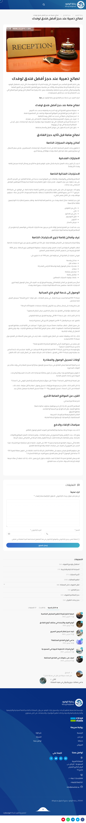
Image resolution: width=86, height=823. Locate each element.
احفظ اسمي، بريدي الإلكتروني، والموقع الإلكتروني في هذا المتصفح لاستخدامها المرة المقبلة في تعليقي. (44, 539)
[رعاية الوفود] (74, 4)
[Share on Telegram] (73, 819)
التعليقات (31, 608)
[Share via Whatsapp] (68, 819)
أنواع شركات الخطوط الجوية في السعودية (58, 649)
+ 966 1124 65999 (76, 778)
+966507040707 (77, 782)
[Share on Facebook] (82, 819)
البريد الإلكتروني (35, 530)
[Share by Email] (63, 819)
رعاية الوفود (79, 15)
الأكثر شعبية (52, 608)
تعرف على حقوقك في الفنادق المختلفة (59, 658)
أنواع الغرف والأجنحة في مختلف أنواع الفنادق (57, 622)
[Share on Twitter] (78, 819)
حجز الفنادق (67, 15)
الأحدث (41, 608)
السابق (58, 673)
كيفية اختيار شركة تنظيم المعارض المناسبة (57, 614)
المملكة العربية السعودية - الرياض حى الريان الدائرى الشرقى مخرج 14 (75, 765)
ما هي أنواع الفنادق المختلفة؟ (62, 640)
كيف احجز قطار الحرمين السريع (62, 631)
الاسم (77, 530)
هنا (40, 98)
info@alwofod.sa (73, 787)
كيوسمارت (7, 813)
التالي (67, 680)
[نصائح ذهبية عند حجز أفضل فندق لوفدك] (43, 49)
